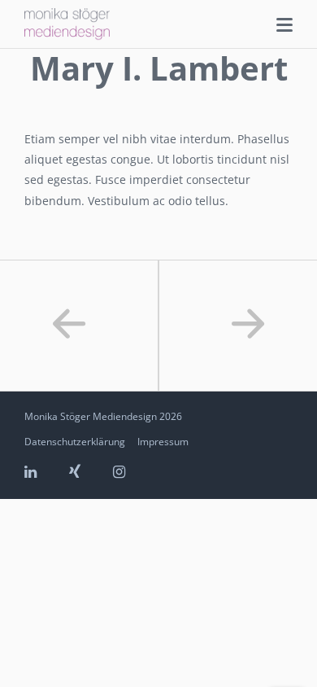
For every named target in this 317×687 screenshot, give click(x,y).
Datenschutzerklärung (74, 442)
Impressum (163, 442)
